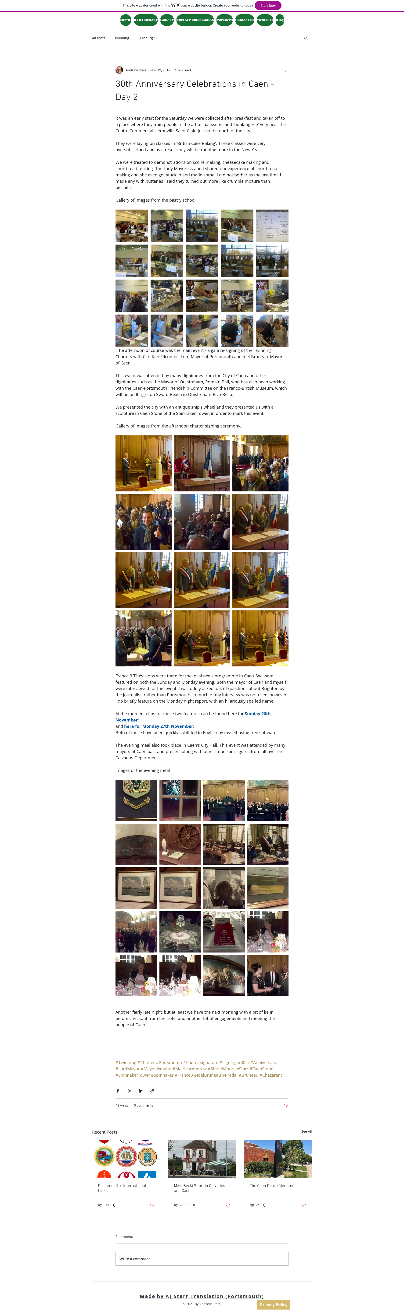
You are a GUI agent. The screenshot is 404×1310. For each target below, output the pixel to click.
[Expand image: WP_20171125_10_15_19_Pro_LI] (272, 226)
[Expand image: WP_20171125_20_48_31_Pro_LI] (180, 932)
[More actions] (286, 70)
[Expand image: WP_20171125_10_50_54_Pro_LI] (272, 296)
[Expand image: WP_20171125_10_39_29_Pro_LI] (202, 296)
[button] (306, 38)
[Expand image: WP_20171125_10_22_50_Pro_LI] (272, 261)
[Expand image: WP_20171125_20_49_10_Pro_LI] (268, 932)
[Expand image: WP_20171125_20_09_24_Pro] (136, 888)
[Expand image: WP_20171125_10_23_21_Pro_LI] (131, 296)
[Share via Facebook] (117, 1091)
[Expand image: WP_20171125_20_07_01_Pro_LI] (224, 844)
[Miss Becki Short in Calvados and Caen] (202, 1159)
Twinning (122, 38)
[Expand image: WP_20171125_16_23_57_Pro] (143, 463)
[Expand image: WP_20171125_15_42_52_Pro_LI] (260, 463)
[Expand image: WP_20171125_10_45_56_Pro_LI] (167, 296)
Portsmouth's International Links (122, 1188)
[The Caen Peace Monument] (278, 1159)
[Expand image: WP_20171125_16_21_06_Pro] (202, 580)
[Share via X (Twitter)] (129, 1091)
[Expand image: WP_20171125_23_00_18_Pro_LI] (268, 975)
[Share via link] (152, 1091)
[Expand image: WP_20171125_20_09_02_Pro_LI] (268, 888)
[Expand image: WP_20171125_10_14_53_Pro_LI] (167, 261)
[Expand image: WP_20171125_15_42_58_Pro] (143, 522)
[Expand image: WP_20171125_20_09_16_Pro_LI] (224, 888)
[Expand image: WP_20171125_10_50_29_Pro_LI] (167, 331)
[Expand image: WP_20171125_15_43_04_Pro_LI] (202, 522)
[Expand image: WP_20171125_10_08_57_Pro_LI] (167, 226)
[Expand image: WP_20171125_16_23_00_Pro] (202, 638)
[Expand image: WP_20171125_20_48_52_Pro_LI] (224, 932)
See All (306, 1131)
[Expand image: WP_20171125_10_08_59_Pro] (202, 261)
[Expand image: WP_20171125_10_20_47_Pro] (237, 261)
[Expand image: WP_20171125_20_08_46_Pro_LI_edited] (136, 800)
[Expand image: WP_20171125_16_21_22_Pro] (260, 580)
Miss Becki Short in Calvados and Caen (199, 1188)
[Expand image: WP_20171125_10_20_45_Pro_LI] (202, 226)
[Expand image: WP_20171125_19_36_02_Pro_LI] (224, 800)
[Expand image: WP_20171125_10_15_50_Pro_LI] (237, 226)
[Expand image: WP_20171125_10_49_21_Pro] (237, 331)
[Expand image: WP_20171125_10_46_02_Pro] (237, 296)
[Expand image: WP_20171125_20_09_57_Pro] (136, 932)
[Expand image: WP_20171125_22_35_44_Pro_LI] (224, 975)
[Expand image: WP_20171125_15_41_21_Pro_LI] (202, 463)
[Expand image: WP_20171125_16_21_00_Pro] (143, 580)
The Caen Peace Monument (274, 1186)
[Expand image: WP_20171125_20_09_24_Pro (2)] (180, 888)
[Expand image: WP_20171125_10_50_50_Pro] (131, 331)
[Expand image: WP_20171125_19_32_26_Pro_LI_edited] (180, 800)
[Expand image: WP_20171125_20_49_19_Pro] (136, 975)
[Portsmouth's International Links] (126, 1159)
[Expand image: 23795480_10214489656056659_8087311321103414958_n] (131, 226)
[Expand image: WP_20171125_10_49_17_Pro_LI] (272, 331)
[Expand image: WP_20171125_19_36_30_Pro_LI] (268, 800)
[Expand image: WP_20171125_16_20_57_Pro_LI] (260, 522)
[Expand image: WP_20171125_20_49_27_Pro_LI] (180, 975)
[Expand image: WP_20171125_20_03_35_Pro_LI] (180, 844)
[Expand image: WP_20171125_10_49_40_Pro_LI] (202, 331)
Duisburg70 (147, 38)
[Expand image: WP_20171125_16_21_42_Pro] (143, 638)
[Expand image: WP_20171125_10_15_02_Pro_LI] (131, 261)
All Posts (98, 38)
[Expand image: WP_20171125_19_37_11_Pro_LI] (136, 844)
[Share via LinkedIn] (140, 1091)
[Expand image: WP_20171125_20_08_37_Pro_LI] (268, 844)
